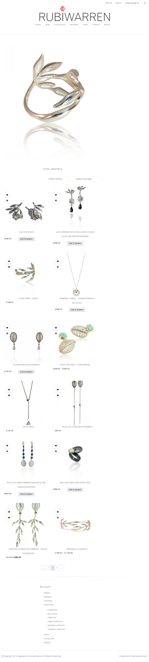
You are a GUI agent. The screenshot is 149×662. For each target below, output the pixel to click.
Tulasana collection (56, 629)
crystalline (52, 610)
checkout (48, 601)
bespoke (74, 24)
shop (47, 24)
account (118, 3)
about (107, 24)
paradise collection (56, 625)
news (85, 24)
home (38, 24)
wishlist (108, 3)
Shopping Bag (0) (132, 3)
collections (60, 24)
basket (47, 593)
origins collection (55, 621)
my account (49, 639)
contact (96, 24)
